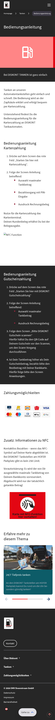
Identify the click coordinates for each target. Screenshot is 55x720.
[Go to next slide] (48, 599)
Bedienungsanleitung (42, 13)
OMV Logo (6, 5)
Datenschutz (9, 692)
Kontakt (10, 643)
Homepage (8, 13)
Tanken (22, 13)
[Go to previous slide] (7, 599)
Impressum (9, 697)
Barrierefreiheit (10, 702)
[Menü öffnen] (49, 5)
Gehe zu (25, 712)
